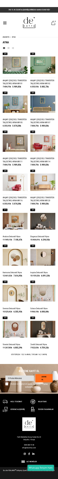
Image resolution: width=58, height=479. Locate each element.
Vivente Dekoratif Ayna (11, 344)
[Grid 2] (8, 48)
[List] (13, 48)
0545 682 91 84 (29, 445)
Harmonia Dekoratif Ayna (12, 272)
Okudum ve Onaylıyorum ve (29, 385)
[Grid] (4, 48)
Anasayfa (6, 37)
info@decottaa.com (29, 448)
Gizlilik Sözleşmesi (34, 384)
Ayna (14, 37)
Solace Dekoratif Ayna (38, 308)
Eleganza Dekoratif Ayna (39, 236)
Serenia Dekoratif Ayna (11, 308)
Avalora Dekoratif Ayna (11, 236)
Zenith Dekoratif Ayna (38, 344)
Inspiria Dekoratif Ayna (39, 272)
